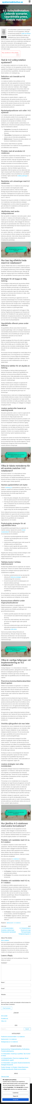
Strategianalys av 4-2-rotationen (9, 1042)
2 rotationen (16, 859)
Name (3, 982)
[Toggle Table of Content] (17, 55)
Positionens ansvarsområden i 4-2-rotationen (13, 1036)
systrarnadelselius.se (12, 1)
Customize (15, 1093)
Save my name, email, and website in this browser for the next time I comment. (16, 1003)
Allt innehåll (4, 1016)
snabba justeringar (22, 176)
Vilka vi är (3, 1021)
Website (3, 994)
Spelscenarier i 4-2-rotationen (14, 922)
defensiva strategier (16, 577)
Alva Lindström (5, 940)
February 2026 (5, 1076)
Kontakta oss (4, 1018)
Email (3, 988)
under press (13, 629)
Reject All (15, 1096)
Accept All (15, 1099)
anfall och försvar (26, 33)
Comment (4, 963)
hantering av (8, 487)
